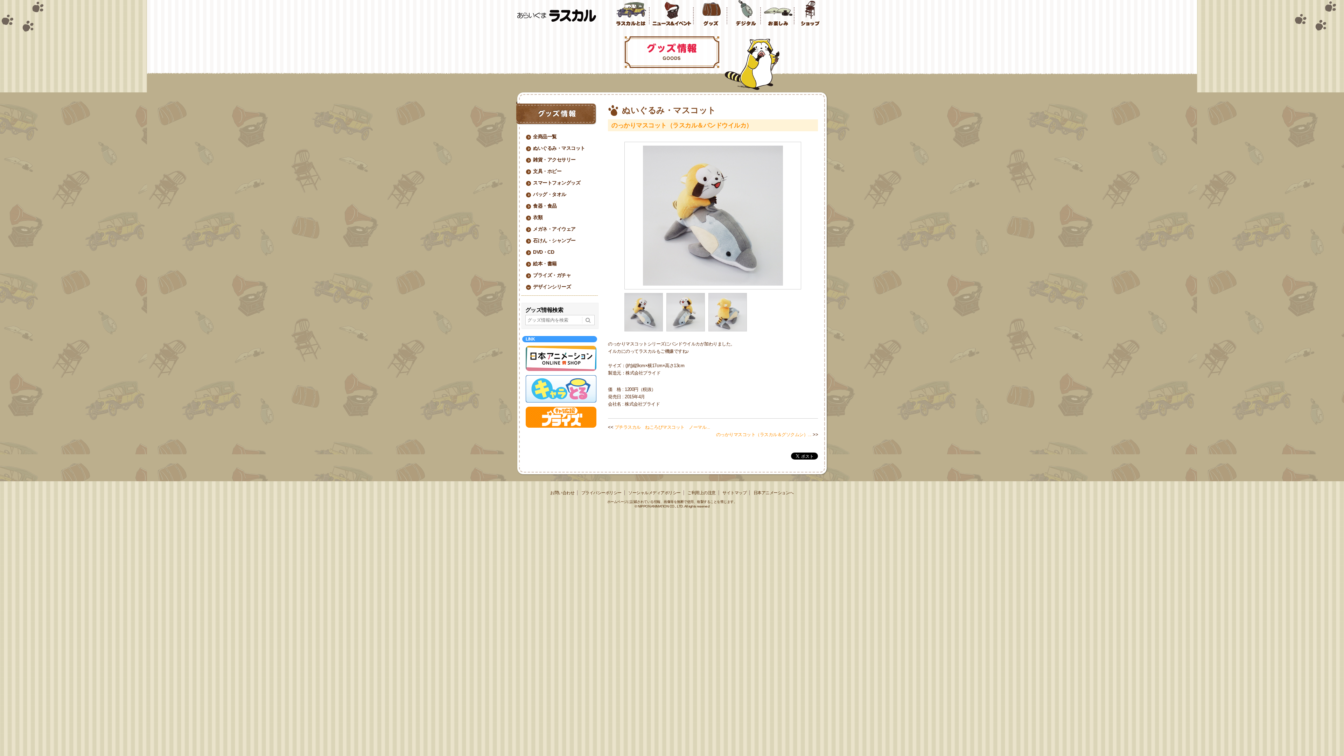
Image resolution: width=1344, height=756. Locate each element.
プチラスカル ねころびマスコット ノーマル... (662, 427)
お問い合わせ (562, 492)
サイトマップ (734, 492)
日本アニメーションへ (774, 492)
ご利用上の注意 (701, 492)
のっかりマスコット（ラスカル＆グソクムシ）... (764, 434)
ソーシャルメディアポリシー (654, 492)
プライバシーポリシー (601, 492)
